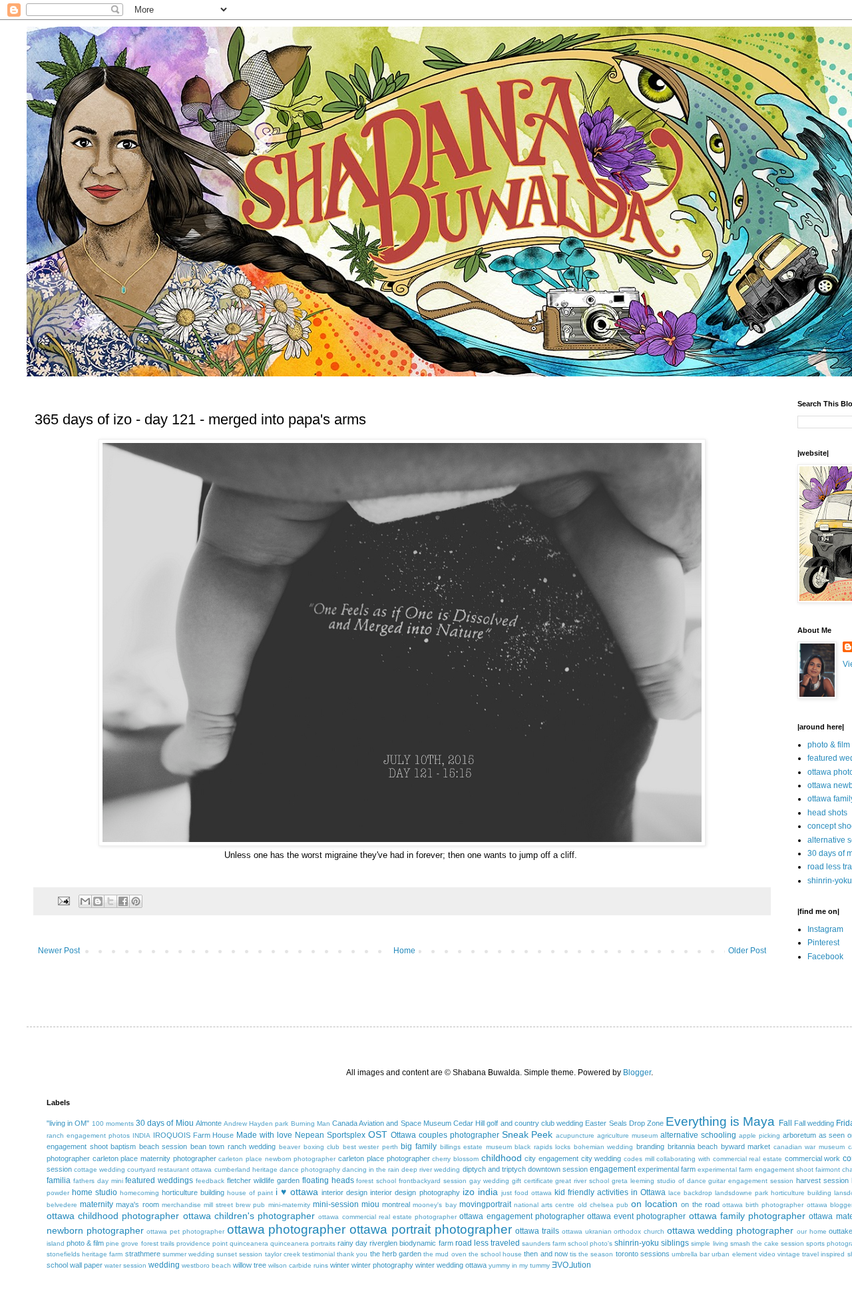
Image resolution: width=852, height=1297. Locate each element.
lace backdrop (690, 1192)
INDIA (141, 1135)
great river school (582, 1180)
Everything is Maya (720, 1121)
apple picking (759, 1135)
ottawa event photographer (636, 1216)
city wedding (601, 1158)
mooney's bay (434, 1204)
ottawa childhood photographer (113, 1215)
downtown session (558, 1169)
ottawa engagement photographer (521, 1216)
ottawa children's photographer (249, 1215)
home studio (94, 1192)
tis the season (591, 1254)
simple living (709, 1243)
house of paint (250, 1192)
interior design (344, 1192)
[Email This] (85, 901)
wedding (164, 1265)
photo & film (828, 744)
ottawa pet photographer (185, 1231)
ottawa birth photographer (762, 1204)
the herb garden (395, 1254)
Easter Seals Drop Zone (624, 1123)
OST (377, 1134)
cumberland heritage (246, 1169)
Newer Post (59, 950)
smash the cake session (767, 1243)
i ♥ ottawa (297, 1191)
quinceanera (249, 1243)
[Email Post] (63, 900)
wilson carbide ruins (298, 1265)
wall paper (86, 1265)
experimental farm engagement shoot (755, 1169)
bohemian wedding (604, 1146)
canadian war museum (809, 1146)
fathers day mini (98, 1180)
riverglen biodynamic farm (411, 1243)
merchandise (181, 1204)
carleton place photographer (383, 1158)
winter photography (382, 1265)
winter (339, 1265)
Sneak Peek (527, 1134)
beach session (163, 1146)
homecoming (139, 1192)
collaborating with (683, 1158)
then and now (545, 1254)
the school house (495, 1254)
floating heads (328, 1180)
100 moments (113, 1123)
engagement (613, 1169)
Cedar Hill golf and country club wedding (518, 1123)
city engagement (551, 1158)
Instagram (825, 929)
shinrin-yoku (829, 880)
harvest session (822, 1180)
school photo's (590, 1243)
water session (125, 1265)
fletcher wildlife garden (263, 1180)
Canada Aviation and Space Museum (391, 1123)
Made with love (264, 1135)
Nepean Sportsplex (330, 1135)
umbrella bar (691, 1254)
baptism (123, 1146)
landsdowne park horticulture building (773, 1192)
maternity (96, 1204)
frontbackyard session (433, 1180)
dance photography (310, 1169)
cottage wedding (99, 1169)
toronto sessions (643, 1254)
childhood (501, 1157)
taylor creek (282, 1254)
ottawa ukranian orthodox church (613, 1231)
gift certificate (532, 1180)
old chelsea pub (603, 1204)
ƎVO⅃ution (571, 1265)
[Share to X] (110, 901)
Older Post (747, 950)
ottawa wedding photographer (730, 1230)
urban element (734, 1254)
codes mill (639, 1158)
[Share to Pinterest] (135, 901)
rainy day (352, 1243)
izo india (480, 1191)
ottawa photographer (286, 1229)
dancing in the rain (370, 1169)
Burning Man (310, 1123)
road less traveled (487, 1243)
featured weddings (159, 1180)
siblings (675, 1243)
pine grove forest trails (140, 1243)
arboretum (799, 1135)
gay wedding (489, 1180)
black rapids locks (542, 1146)
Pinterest (823, 942)
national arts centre (544, 1204)
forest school (376, 1180)
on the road (700, 1204)
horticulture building (193, 1192)
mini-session (336, 1204)
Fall (785, 1123)
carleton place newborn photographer (276, 1158)
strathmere (142, 1254)
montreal (396, 1204)
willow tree (249, 1265)
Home (404, 950)
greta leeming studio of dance (659, 1180)
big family (419, 1146)
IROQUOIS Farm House (193, 1135)
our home (812, 1231)
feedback (210, 1180)
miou (370, 1204)
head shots (827, 812)
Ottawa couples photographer (445, 1135)
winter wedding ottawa (451, 1265)
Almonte (209, 1123)
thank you (352, 1254)
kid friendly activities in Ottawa (610, 1192)
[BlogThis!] (98, 901)
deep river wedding (430, 1169)
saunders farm (544, 1243)
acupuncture (575, 1135)
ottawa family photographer (747, 1215)
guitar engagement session (750, 1180)
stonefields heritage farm (84, 1254)
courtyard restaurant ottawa (169, 1169)
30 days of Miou (165, 1123)
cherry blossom (455, 1158)
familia (59, 1180)
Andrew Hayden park (256, 1123)
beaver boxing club (309, 1146)
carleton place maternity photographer (154, 1158)
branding (650, 1146)
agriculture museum (627, 1135)
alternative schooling (698, 1135)
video (767, 1254)
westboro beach (206, 1265)
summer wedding (188, 1254)
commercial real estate (747, 1158)
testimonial (318, 1254)
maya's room (137, 1204)
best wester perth (370, 1146)
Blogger (637, 1072)
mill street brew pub (235, 1204)
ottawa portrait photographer (430, 1229)
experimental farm (667, 1169)
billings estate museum (476, 1146)
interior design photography (414, 1192)
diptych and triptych (494, 1169)
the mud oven (444, 1254)
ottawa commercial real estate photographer (387, 1216)
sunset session (239, 1254)
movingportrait (485, 1204)
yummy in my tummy (519, 1265)
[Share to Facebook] (123, 901)
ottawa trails (537, 1231)
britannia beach (693, 1146)
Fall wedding (814, 1123)
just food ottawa (526, 1192)
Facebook (825, 956)
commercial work (813, 1158)
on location (654, 1203)
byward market (746, 1146)
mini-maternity (289, 1204)
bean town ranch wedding (233, 1146)
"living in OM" (68, 1123)
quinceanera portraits (302, 1243)
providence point (202, 1243)
